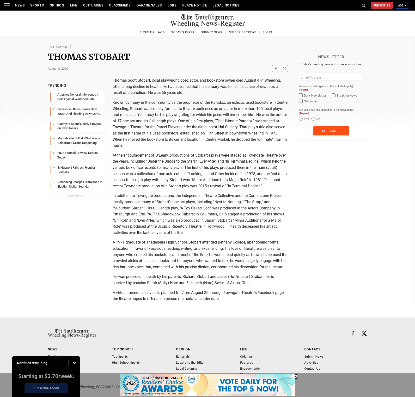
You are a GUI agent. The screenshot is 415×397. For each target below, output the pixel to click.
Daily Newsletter (315, 95)
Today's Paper (183, 32)
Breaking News (347, 95)
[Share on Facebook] (276, 68)
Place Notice (194, 5)
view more (75, 195)
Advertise (311, 362)
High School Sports (126, 362)
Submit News (211, 32)
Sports (37, 5)
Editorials (183, 356)
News (19, 5)
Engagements (250, 368)
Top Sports (123, 349)
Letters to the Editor (190, 362)
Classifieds (119, 5)
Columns (246, 356)
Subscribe (382, 5)
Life (73, 5)
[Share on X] (284, 68)
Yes (306, 119)
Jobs (171, 5)
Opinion (57, 5)
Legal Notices (226, 5)
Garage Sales (149, 5)
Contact (312, 349)
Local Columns (186, 368)
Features (246, 362)
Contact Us (312, 368)
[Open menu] (7, 5)
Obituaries (93, 5)
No (318, 119)
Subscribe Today (242, 32)
